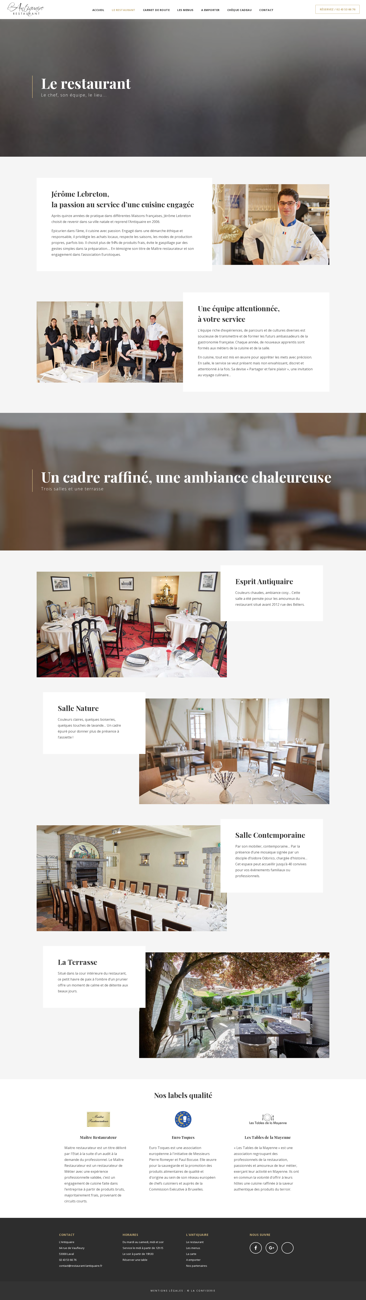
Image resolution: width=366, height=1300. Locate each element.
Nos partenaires (196, 1266)
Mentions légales (167, 1290)
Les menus (185, 10)
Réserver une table (135, 1260)
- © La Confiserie (199, 1290)
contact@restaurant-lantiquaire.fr (80, 1266)
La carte (191, 1254)
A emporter (210, 10)
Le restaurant (123, 10)
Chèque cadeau (239, 10)
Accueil (98, 10)
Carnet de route (156, 10)
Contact (266, 10)
